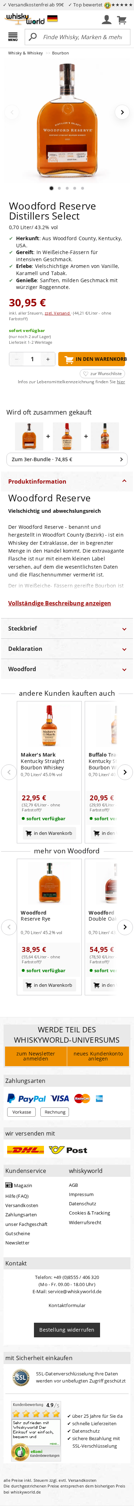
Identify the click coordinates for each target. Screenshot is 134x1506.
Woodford (22, 669)
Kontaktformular (67, 1305)
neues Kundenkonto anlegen (98, 1056)
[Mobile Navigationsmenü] (14, 37)
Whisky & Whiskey (26, 53)
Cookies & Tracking (89, 1213)
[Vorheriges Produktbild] (11, 112)
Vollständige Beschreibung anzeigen (59, 603)
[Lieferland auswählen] (52, 18)
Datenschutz (82, 1203)
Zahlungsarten (21, 1214)
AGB (73, 1185)
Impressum (81, 1194)
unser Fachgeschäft (26, 1224)
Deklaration (25, 649)
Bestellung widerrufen (66, 1329)
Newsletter (17, 1242)
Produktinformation (37, 481)
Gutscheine (17, 1233)
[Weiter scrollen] (125, 772)
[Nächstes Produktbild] (122, 112)
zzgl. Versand (58, 313)
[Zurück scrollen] (9, 772)
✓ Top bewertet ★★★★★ (100, 4)
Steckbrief (22, 628)
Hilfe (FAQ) (17, 1196)
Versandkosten (22, 1205)
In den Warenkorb (100, 359)
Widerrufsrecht (85, 1222)
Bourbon (60, 53)
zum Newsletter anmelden (35, 1056)
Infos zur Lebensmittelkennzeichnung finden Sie (71, 381)
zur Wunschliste (106, 373)
